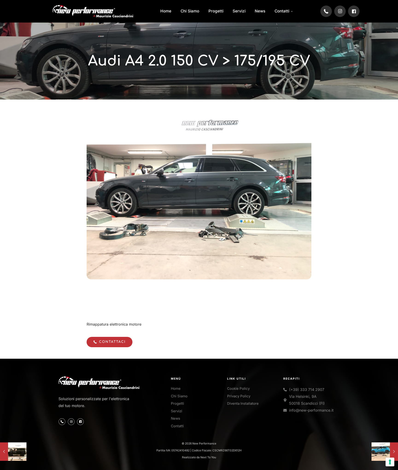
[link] (93, 11)
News (175, 418)
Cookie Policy (238, 388)
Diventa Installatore (243, 403)
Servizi (176, 411)
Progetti (177, 403)
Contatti (177, 426)
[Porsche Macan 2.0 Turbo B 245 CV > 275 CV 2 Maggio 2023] (385, 451)
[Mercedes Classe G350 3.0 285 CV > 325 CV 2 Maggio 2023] (13, 451)
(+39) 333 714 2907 (306, 389)
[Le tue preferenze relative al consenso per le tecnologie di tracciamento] (390, 462)
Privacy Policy (238, 396)
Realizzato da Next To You (199, 457)
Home (176, 388)
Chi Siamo (179, 396)
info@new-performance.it (311, 410)
